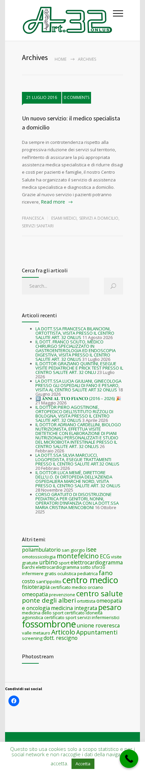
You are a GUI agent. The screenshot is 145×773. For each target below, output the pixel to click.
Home (60, 59)
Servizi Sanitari (38, 226)
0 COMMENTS (76, 97)
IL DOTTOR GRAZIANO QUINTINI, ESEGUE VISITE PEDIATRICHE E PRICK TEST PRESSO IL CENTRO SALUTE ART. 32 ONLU (79, 368)
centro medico (90, 580)
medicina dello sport (42, 613)
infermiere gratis (39, 573)
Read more (53, 202)
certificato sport (60, 617)
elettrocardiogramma (96, 562)
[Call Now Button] (129, 759)
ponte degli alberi (49, 600)
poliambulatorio (41, 549)
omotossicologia (39, 557)
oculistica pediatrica (77, 573)
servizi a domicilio (98, 218)
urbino (48, 562)
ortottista (86, 601)
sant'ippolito (48, 581)
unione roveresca (98, 625)
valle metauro (36, 633)
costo (28, 581)
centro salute (99, 593)
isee (91, 549)
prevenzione (62, 595)
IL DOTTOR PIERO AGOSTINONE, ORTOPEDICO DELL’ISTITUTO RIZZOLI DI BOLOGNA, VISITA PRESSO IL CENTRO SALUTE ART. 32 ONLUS (74, 413)
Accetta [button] (83, 764)
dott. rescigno (61, 638)
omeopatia (35, 594)
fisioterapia (36, 587)
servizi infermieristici (98, 617)
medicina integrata (74, 608)
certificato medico (69, 587)
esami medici (64, 218)
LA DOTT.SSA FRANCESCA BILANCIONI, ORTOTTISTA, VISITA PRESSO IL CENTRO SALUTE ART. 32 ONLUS (74, 333)
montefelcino (78, 555)
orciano (95, 587)
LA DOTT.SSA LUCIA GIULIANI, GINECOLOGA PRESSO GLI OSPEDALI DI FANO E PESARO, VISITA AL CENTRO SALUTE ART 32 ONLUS (78, 385)
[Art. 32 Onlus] (67, 20)
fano (106, 572)
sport (64, 563)
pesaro (109, 607)
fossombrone (49, 624)
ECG (105, 556)
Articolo (63, 632)
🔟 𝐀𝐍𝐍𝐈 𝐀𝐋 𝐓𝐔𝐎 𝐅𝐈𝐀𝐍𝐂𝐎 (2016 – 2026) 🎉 (78, 398)
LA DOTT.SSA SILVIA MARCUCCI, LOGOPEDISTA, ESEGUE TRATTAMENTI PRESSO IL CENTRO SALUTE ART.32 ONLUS (77, 459)
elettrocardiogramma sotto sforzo (70, 567)
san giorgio (73, 550)
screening (32, 638)
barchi (28, 567)
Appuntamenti (97, 632)
